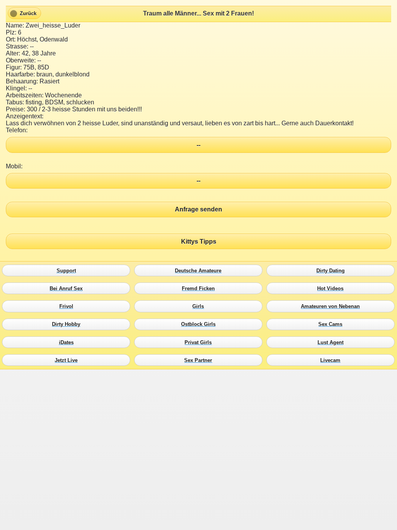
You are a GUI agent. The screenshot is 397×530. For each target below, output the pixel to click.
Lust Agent (332, 342)
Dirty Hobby (68, 324)
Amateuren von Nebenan (332, 306)
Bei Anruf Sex (68, 288)
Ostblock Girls (200, 324)
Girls (200, 306)
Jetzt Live (68, 360)
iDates (68, 342)
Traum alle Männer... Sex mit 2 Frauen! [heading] (198, 13)
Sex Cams (332, 324)
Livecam (332, 360)
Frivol (68, 306)
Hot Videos (332, 288)
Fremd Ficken (200, 288)
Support (68, 270)
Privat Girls (200, 342)
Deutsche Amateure (200, 270)
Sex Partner (200, 360)
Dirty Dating (332, 270)
